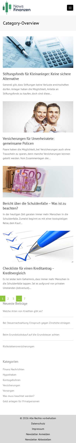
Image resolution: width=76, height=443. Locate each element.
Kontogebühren (11, 380)
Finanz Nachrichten (13, 369)
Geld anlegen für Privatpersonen (21, 401)
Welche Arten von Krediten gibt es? (23, 311)
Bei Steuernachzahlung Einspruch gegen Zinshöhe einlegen (36, 322)
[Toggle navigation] (70, 8)
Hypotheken (9, 374)
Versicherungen (11, 385)
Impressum (38, 429)
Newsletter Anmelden (38, 434)
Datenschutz (38, 423)
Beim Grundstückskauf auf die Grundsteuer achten (31, 334)
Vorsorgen (8, 390)
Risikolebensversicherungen (18, 346)
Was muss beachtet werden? (18, 396)
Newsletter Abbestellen (38, 439)
